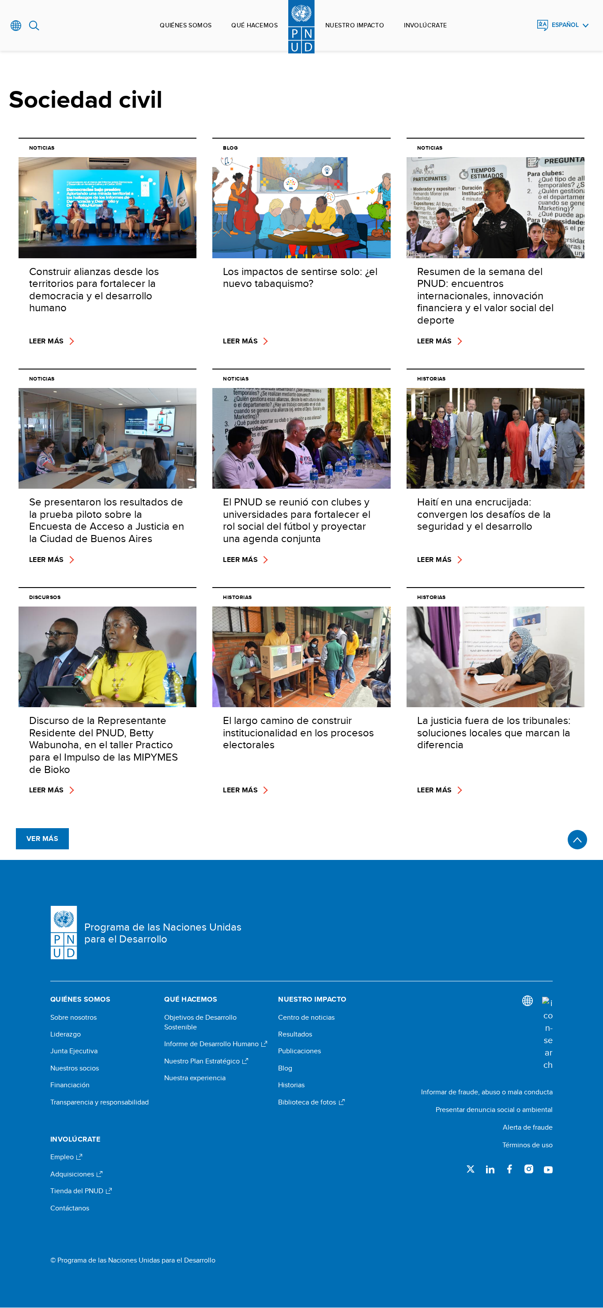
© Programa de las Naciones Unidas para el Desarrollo (132, 1260)
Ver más (42, 838)
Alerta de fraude (528, 1127)
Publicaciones (299, 1051)
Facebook (509, 1169)
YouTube (548, 1169)
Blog (285, 1068)
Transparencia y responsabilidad (99, 1102)
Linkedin (490, 1169)
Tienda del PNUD (77, 1191)
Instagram (528, 1169)
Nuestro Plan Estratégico (202, 1061)
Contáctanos (69, 1208)
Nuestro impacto (354, 25)
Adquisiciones (73, 1174)
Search (34, 25)
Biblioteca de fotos (308, 1102)
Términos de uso (527, 1145)
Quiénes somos (185, 25)
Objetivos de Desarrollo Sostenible (200, 1022)
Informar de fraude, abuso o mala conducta (487, 1092)
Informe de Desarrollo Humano (212, 1044)
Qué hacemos (254, 25)
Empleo (62, 1157)
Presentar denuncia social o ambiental (494, 1109)
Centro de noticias (306, 1017)
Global (16, 25)
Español (565, 25)
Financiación (70, 1085)
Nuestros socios (74, 1068)
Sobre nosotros (73, 1017)
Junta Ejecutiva (74, 1051)
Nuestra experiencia (195, 1078)
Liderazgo (65, 1034)
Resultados (295, 1034)
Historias (291, 1085)
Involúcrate (425, 25)
